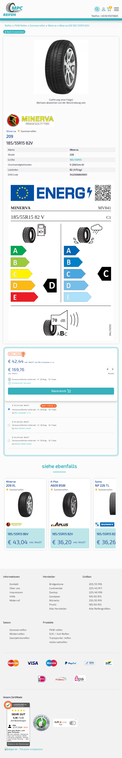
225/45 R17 (95, 588)
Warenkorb (58, 391)
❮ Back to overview (14, 31)
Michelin (54, 600)
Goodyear (54, 596)
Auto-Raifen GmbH (22, 428)
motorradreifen (58, 641)
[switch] (73, 723)
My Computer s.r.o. (22, 413)
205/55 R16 (95, 583)
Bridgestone (56, 583)
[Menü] (76, 720)
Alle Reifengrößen (99, 608)
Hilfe (12, 596)
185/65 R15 (95, 604)
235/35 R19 (95, 600)
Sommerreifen (18, 629)
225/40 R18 (95, 592)
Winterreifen (17, 633)
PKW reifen (55, 629)
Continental (55, 588)
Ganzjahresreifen (19, 637)
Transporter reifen (60, 637)
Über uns (15, 588)
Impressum (16, 592)
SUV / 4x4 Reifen (59, 633)
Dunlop (53, 592)
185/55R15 (76, 159)
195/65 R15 (95, 596)
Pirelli (52, 604)
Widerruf (15, 600)
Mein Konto (103, 9)
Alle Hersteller (58, 608)
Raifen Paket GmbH (22, 444)
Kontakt (14, 583)
